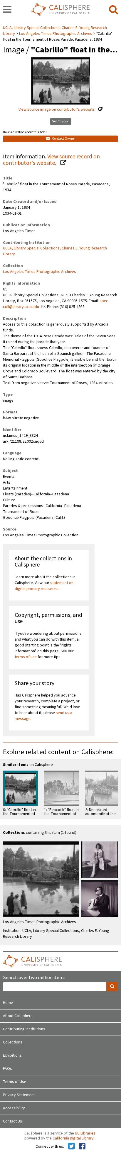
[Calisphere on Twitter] (71, 1146)
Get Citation (61, 121)
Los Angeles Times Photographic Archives (55, 34)
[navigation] (7, 10)
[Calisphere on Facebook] (82, 1146)
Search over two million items (34, 977)
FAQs (7, 1069)
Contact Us (12, 1121)
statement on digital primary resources (44, 586)
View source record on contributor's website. (51, 160)
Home (8, 1003)
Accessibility (14, 1108)
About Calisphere (18, 1016)
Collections (12, 1042)
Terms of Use (14, 1082)
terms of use (26, 657)
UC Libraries (85, 1133)
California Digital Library (73, 1138)
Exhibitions (12, 1055)
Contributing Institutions (24, 1029)
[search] (113, 10)
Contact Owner (63, 138)
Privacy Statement (19, 1095)
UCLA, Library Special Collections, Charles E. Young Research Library (55, 251)
